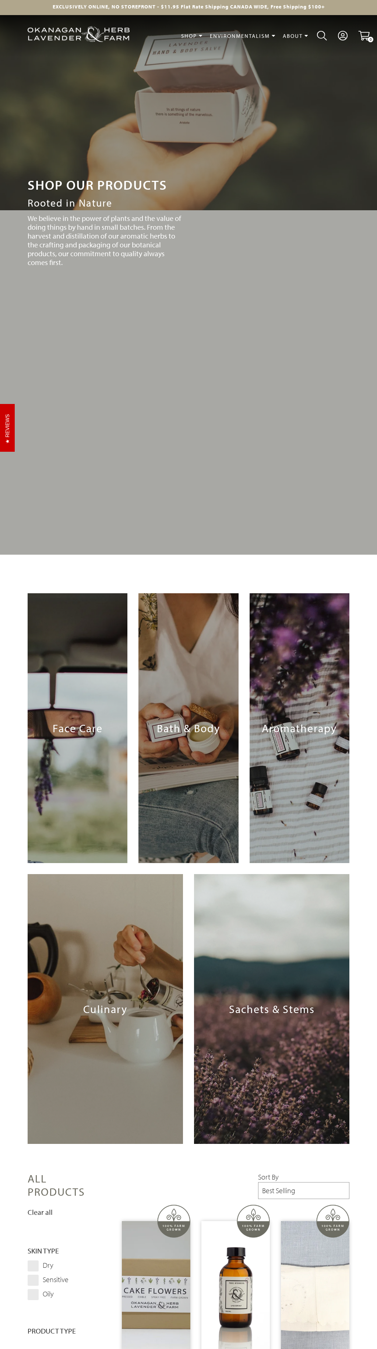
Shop (190, 35)
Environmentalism (241, 35)
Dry (47, 1265)
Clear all (40, 1212)
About (293, 35)
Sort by (268, 1177)
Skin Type (43, 1250)
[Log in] (343, 35)
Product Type (52, 1331)
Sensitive (54, 1279)
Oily (47, 1293)
